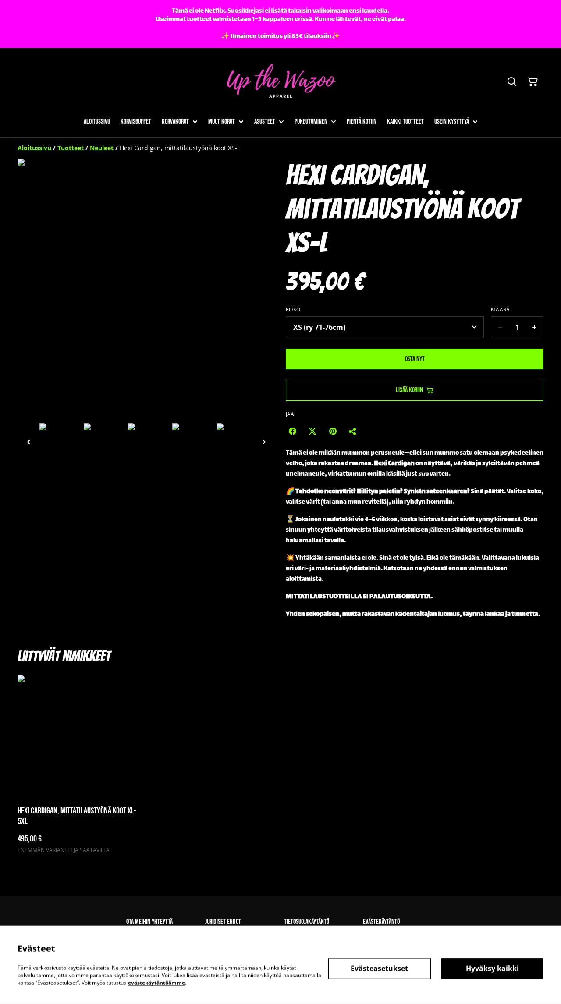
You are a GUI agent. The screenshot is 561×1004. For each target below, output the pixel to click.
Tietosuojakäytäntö (306, 922)
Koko (293, 310)
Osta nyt (415, 359)
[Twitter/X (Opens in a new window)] (312, 431)
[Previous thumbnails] (28, 441)
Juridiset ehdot (223, 922)
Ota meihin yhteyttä (149, 922)
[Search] (511, 82)
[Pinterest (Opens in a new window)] (332, 431)
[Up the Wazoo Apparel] (280, 82)
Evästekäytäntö (381, 922)
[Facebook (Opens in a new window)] (292, 431)
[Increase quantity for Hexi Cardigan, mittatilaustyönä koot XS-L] (534, 327)
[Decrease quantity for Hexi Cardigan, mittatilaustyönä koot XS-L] (500, 327)
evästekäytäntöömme (156, 982)
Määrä (500, 310)
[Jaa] (352, 431)
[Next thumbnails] (264, 441)
